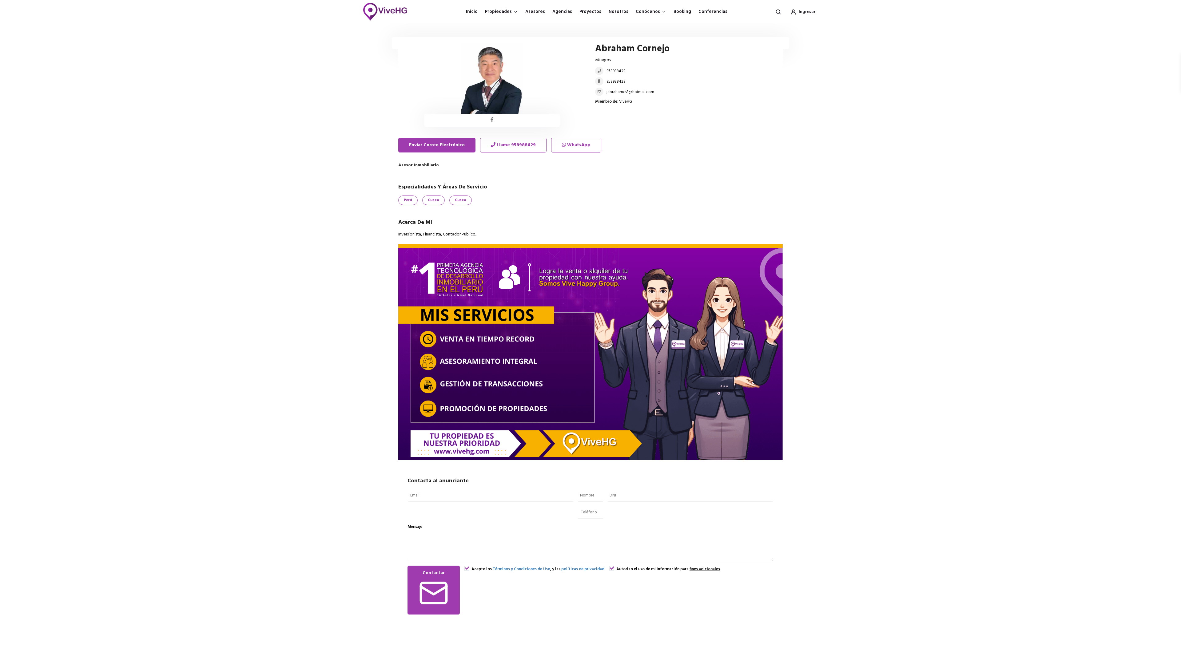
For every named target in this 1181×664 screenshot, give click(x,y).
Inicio (472, 11)
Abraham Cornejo (632, 49)
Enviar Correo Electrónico (437, 145)
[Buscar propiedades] (778, 11)
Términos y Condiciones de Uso (521, 569)
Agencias (562, 11)
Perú (408, 200)
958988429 (615, 71)
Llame (515, 145)
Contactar (434, 573)
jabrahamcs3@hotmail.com (630, 92)
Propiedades (498, 11)
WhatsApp (578, 145)
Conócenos (648, 11)
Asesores (535, 11)
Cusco (433, 200)
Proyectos (590, 11)
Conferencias (712, 11)
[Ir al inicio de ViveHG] (388, 11)
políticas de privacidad (582, 569)
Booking (682, 11)
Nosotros (618, 11)
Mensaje (415, 527)
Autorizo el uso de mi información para (667, 569)
